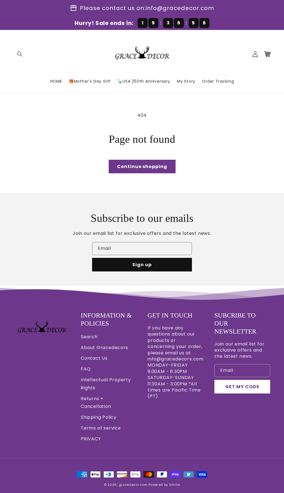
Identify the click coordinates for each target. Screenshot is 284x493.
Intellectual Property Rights (106, 384)
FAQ (85, 369)
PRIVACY (91, 439)
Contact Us (94, 358)
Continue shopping (142, 166)
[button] (20, 54)
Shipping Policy (98, 417)
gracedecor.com (133, 484)
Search (89, 337)
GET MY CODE (242, 386)
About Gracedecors (104, 347)
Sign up (142, 264)
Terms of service (101, 428)
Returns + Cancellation (96, 402)
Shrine (174, 484)
